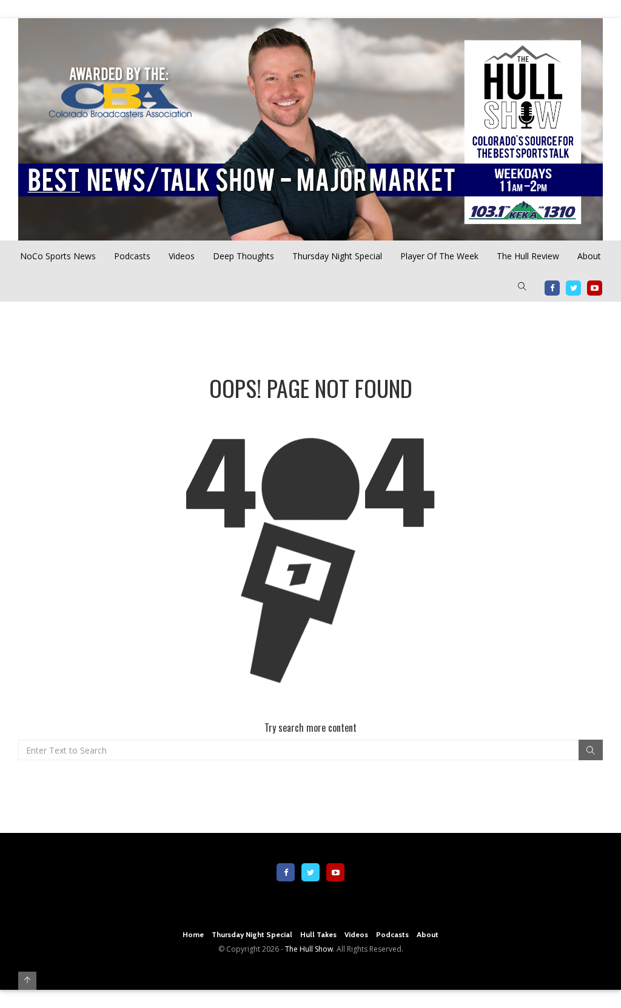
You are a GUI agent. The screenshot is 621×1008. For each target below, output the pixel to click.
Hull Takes (318, 934)
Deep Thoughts (243, 256)
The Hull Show (309, 949)
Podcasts (132, 256)
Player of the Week (439, 256)
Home (193, 934)
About (589, 256)
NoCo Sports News (58, 256)
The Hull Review (528, 256)
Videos (182, 256)
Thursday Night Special (337, 256)
